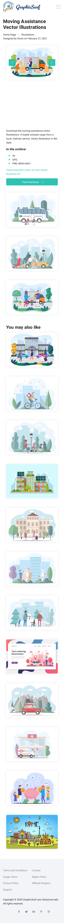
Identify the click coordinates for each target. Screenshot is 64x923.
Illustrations (27, 34)
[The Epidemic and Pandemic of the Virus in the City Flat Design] (32, 569)
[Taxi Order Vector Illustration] (32, 656)
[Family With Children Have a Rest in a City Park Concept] (32, 437)
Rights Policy (39, 876)
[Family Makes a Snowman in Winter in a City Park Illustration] (32, 613)
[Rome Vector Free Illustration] (32, 832)
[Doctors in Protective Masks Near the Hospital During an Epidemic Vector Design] (32, 744)
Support (7, 889)
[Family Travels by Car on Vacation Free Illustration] (32, 700)
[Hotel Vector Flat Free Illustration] (32, 350)
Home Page (9, 34)
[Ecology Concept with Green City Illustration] (32, 481)
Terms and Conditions (15, 870)
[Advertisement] (29, 108)
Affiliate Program (41, 883)
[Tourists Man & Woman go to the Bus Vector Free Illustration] (32, 210)
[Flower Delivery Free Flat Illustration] (32, 297)
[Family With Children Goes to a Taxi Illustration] (32, 253)
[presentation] (12, 62)
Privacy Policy (10, 883)
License (36, 870)
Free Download (30, 182)
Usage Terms (10, 876)
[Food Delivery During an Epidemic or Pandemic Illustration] (32, 393)
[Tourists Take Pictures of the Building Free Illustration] (32, 525)
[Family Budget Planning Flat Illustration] (32, 788)
